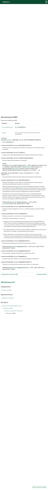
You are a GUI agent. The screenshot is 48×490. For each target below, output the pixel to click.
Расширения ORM (41, 274)
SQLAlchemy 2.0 (8, 282)
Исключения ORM (6, 290)
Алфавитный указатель (8, 298)
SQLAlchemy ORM (8, 308)
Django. (6, 2)
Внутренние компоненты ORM (10, 274)
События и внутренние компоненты (14, 311)
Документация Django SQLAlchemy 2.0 (11, 306)
